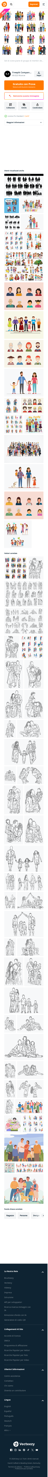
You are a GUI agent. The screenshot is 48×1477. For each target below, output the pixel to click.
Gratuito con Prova (24, 85)
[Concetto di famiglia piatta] (12, 457)
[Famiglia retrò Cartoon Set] (18, 622)
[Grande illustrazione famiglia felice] (13, 512)
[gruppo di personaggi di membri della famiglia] (23, 317)
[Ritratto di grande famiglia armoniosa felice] (16, 219)
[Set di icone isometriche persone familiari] (13, 271)
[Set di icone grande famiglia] (13, 292)
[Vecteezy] (4, 4)
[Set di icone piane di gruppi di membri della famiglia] (15, 656)
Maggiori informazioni (15, 120)
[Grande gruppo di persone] (23, 537)
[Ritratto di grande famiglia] (23, 376)
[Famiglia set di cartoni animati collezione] (11, 203)
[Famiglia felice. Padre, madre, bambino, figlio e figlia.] (15, 253)
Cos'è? (27, 116)
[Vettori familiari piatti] (23, 347)
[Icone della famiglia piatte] (13, 492)
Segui (39, 75)
